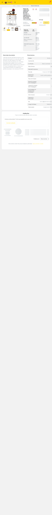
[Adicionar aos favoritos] (33, 9)
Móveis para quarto (25, 5)
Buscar (46, 22)
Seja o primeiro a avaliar (38, 143)
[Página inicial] (8, 2)
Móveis (18, 5)
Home (14, 5)
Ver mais (33, 30)
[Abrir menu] (2, 2)
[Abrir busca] (15, 2)
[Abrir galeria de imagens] (12, 17)
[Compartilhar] (36, 9)
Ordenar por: (36, 138)
